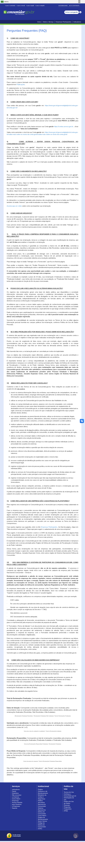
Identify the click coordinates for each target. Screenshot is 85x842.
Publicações (21, 84)
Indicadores (77, 22)
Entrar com (71, 12)
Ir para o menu (21, 5)
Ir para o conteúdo (10, 5)
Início (39, 22)
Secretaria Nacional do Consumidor (42, 804)
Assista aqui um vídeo (14, 206)
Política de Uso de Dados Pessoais (69, 803)
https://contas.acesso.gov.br (63, 126)
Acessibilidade (63, 5)
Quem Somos (42, 821)
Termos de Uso (69, 792)
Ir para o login (30, 5)
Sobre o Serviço (48, 22)
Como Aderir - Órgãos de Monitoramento (43, 817)
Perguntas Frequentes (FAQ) (67, 809)
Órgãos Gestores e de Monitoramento (43, 791)
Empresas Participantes (63, 22)
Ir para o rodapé (39, 5)
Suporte (14, 808)
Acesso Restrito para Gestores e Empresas (17, 804)
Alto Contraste (74, 5)
